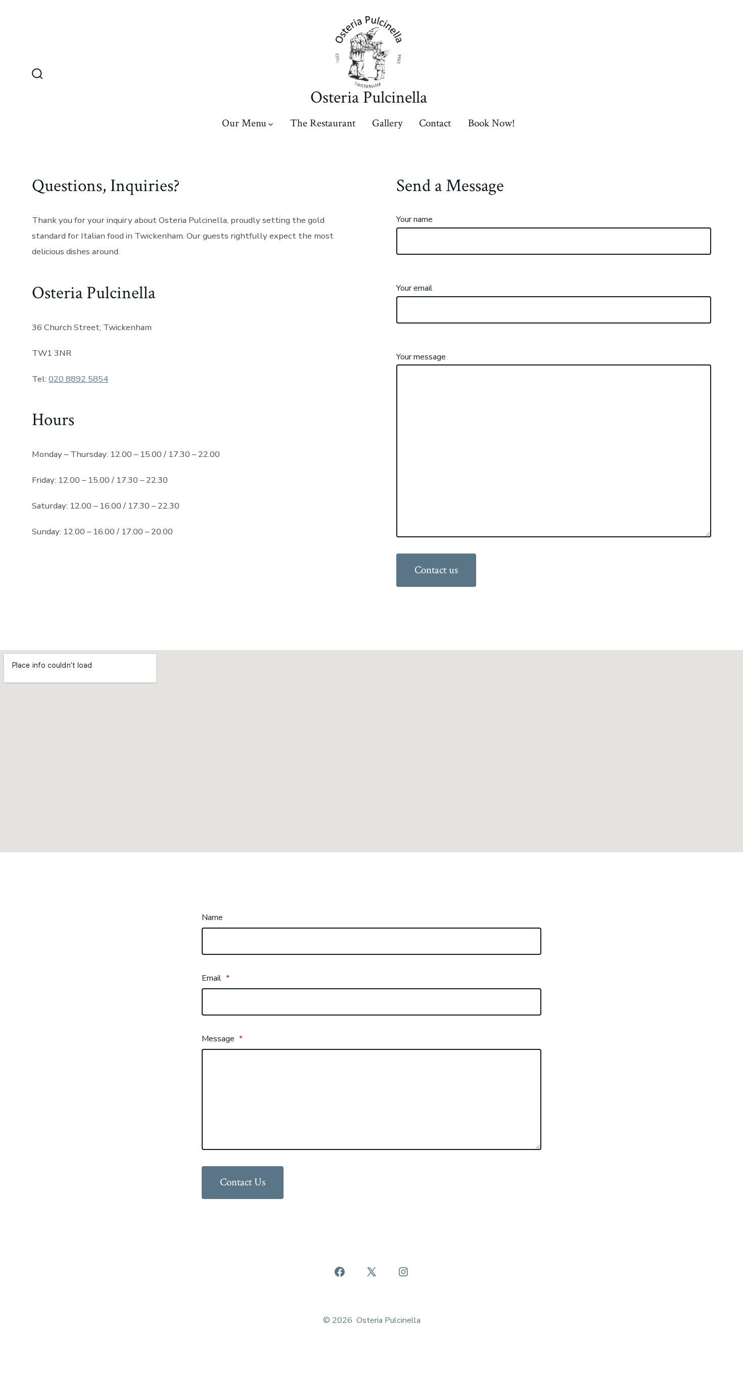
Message (222, 1038)
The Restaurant (322, 123)
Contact (435, 123)
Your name (414, 219)
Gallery (387, 123)
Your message (421, 356)
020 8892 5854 (78, 379)
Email (215, 978)
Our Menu (244, 123)
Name (212, 917)
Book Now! (491, 123)
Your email (414, 288)
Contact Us (242, 1182)
